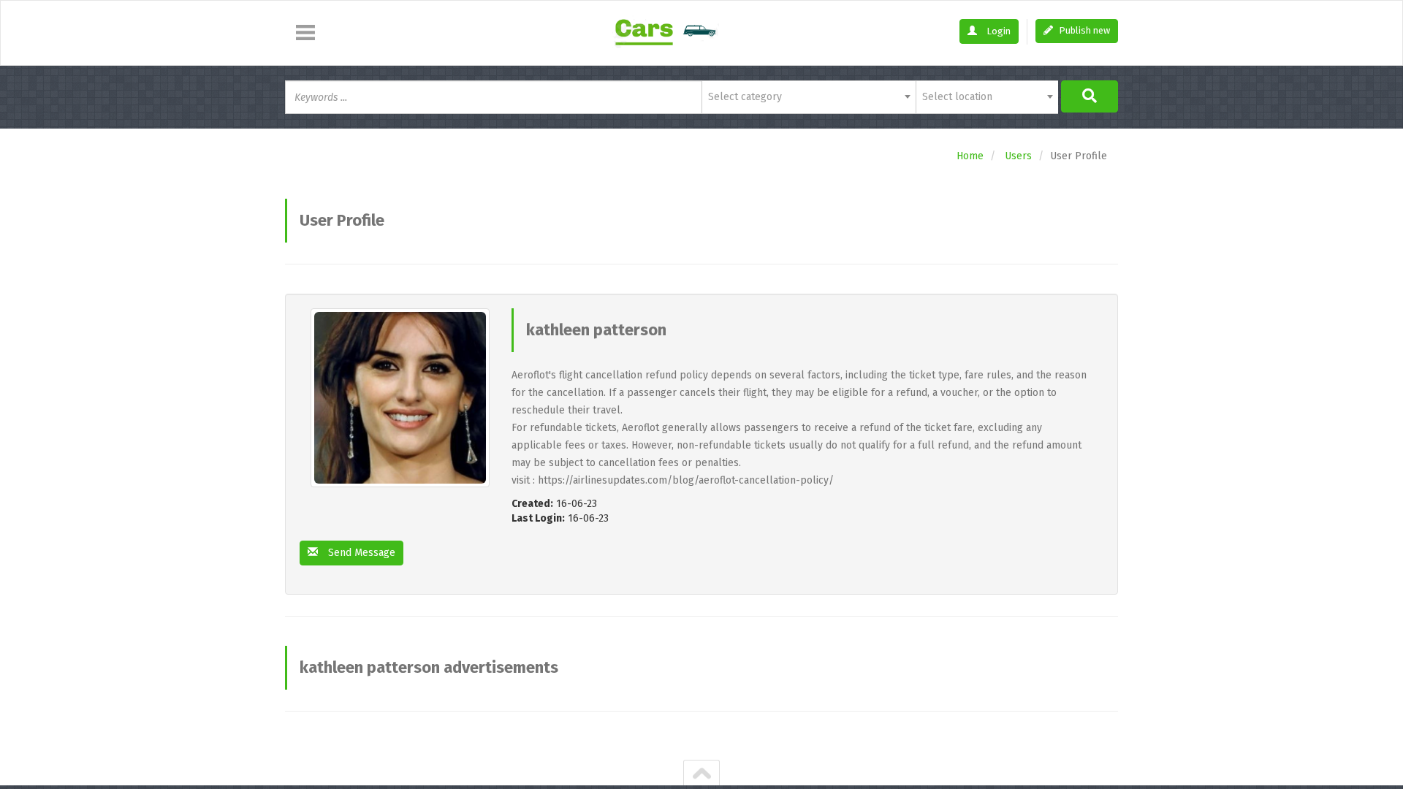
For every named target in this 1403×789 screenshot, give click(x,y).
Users (1018, 156)
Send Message (360, 552)
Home (970, 156)
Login (997, 31)
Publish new (1083, 30)
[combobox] (809, 97)
